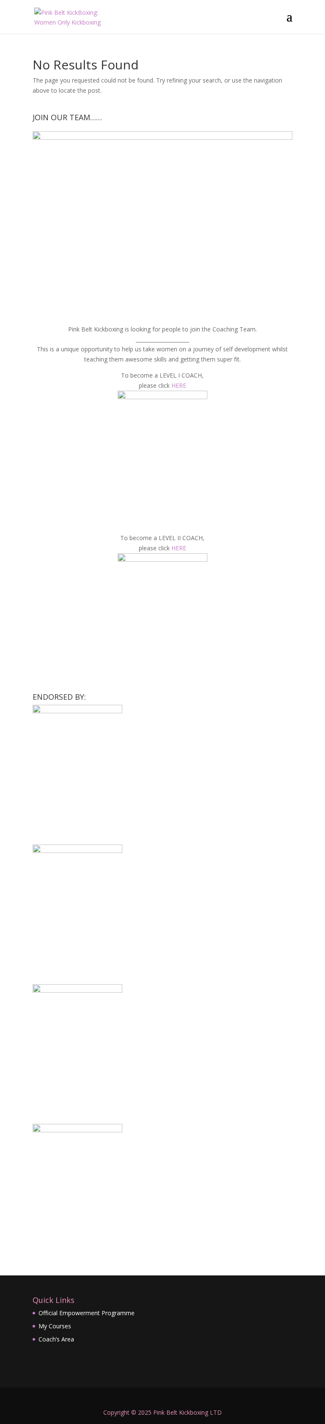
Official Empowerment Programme (87, 1313)
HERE (178, 385)
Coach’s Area (56, 1339)
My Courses (55, 1326)
